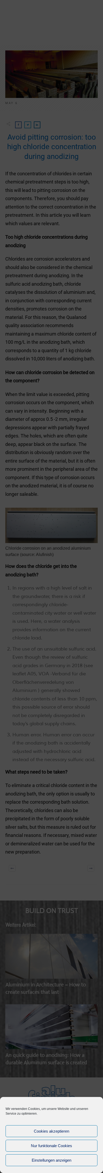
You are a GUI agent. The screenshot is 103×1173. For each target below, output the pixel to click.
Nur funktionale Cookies (51, 1145)
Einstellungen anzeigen (51, 1160)
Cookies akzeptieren (51, 1131)
